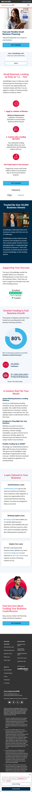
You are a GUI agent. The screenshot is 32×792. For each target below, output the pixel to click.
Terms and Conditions (9, 698)
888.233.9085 (6, 1)
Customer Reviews (8, 673)
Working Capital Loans (9, 650)
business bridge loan (12, 553)
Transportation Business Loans (20, 649)
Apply (16, 63)
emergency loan (8, 245)
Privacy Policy (18, 698)
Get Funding (16, 45)
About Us (6, 667)
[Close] (30, 775)
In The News (6, 683)
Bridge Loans (7, 657)
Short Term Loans (8, 653)
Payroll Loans (7, 660)
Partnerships (7, 679)
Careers (5, 676)
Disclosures (24, 698)
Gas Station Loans (21, 661)
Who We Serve (21, 641)
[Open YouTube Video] (16, 220)
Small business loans (11, 489)
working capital (10, 519)
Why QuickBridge (8, 669)
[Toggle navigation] (28, 5)
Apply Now (26, 1)
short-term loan (22, 245)
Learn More (8, 780)
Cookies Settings (16, 784)
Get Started (16, 183)
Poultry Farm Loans (21, 658)
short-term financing (19, 555)
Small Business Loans (9, 647)
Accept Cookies (16, 788)
